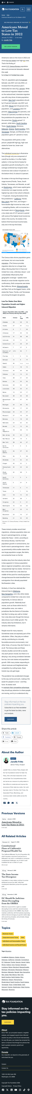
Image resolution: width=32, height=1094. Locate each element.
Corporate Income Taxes (10, 937)
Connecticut (25, 960)
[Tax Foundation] (10, 9)
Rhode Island (6, 982)
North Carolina (20, 129)
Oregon (11, 980)
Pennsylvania (19, 210)
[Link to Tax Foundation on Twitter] (7, 1090)
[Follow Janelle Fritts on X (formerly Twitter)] (16, 803)
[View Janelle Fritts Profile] (4, 803)
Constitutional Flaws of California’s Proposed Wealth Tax (12, 848)
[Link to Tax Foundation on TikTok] (24, 1090)
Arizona (11, 129)
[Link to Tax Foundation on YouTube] (15, 1090)
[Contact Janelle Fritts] (12, 803)
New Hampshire (7, 594)
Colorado (18, 960)
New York (12, 100)
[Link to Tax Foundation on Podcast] (28, 1090)
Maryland (16, 967)
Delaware (5, 129)
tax (24, 60)
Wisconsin (5, 989)
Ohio (21, 977)
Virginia (10, 987)
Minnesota (11, 970)
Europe (11, 2)
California (17, 199)
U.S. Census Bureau (13, 66)
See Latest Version (10, 46)
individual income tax (12, 153)
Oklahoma (16, 591)
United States (17, 984)
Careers (4, 1064)
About (4, 1030)
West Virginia (12, 112)
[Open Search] (23, 9)
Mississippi (18, 970)
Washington (8, 187)
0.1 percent (21, 89)
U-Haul (6, 75)
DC (3, 962)
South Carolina (21, 123)
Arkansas (4, 960)
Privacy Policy (17, 1086)
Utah (23, 984)
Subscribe (10, 719)
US (4, 2)
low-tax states (11, 60)
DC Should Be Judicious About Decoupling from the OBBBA (13, 901)
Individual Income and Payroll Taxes (14, 945)
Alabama (11, 957)
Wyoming (12, 989)
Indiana (8, 965)
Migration (8, 951)
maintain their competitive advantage (16, 687)
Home (3, 15)
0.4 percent (23, 80)
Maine (10, 967)
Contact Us (5, 1068)
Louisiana (16, 109)
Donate (5, 1052)
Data (8, 15)
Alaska (17, 957)
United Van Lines (18, 75)
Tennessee (5, 132)
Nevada (16, 972)
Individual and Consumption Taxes (14, 941)
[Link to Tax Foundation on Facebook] (3, 1090)
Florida (14, 120)
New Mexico (13, 975)
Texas (10, 984)
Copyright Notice (7, 1086)
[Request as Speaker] (8, 803)
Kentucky (23, 965)
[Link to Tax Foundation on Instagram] (20, 1090)
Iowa (13, 965)
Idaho (28, 962)
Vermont (4, 987)
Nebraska (11, 972)
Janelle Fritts (8, 40)
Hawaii (23, 962)
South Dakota (11, 126)
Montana (4, 972)
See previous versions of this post (16, 22)
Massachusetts (22, 286)
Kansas (17, 965)
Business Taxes (8, 934)
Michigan (4, 970)
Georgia (18, 962)
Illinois (11, 106)
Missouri (26, 970)
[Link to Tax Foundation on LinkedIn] (11, 1090)
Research (6, 842)
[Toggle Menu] (28, 9)
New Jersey (5, 202)
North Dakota (15, 977)
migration (5, 263)
